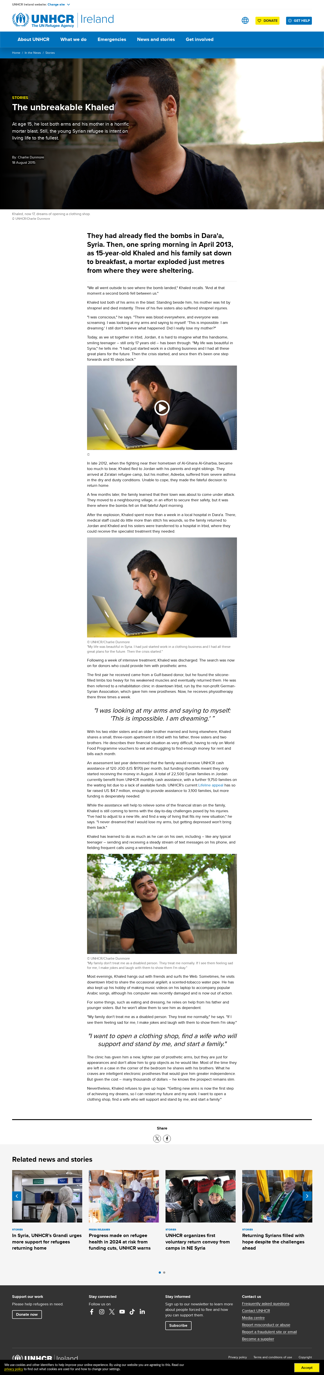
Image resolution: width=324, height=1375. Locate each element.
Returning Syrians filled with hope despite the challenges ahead (273, 1242)
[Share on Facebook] (167, 1139)
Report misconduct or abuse (266, 1324)
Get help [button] (302, 20)
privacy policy (13, 1369)
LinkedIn (142, 1312)
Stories (50, 52)
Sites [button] (245, 20)
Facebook (92, 1312)
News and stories (156, 39)
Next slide (307, 1196)
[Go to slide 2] (165, 1273)
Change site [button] (56, 4)
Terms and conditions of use (272, 1357)
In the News (33, 52)
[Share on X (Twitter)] (157, 1139)
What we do (73, 39)
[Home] (43, 20)
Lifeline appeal (210, 785)
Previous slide (16, 1196)
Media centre (253, 1317)
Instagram (102, 1312)
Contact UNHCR (256, 1310)
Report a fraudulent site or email (269, 1331)
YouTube (122, 1312)
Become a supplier (258, 1338)
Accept (307, 1367)
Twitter (112, 1312)
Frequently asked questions (265, 1303)
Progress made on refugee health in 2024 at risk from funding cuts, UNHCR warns (120, 1242)
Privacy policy (237, 1357)
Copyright (305, 1357)
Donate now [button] (27, 1314)
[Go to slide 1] (161, 1273)
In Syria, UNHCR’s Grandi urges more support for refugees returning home (47, 1242)
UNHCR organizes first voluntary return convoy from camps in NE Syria (198, 1242)
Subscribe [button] (178, 1325)
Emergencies (112, 39)
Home (16, 52)
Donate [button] (270, 20)
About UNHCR (33, 39)
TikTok (132, 1312)
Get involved (200, 39)
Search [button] (231, 20)
